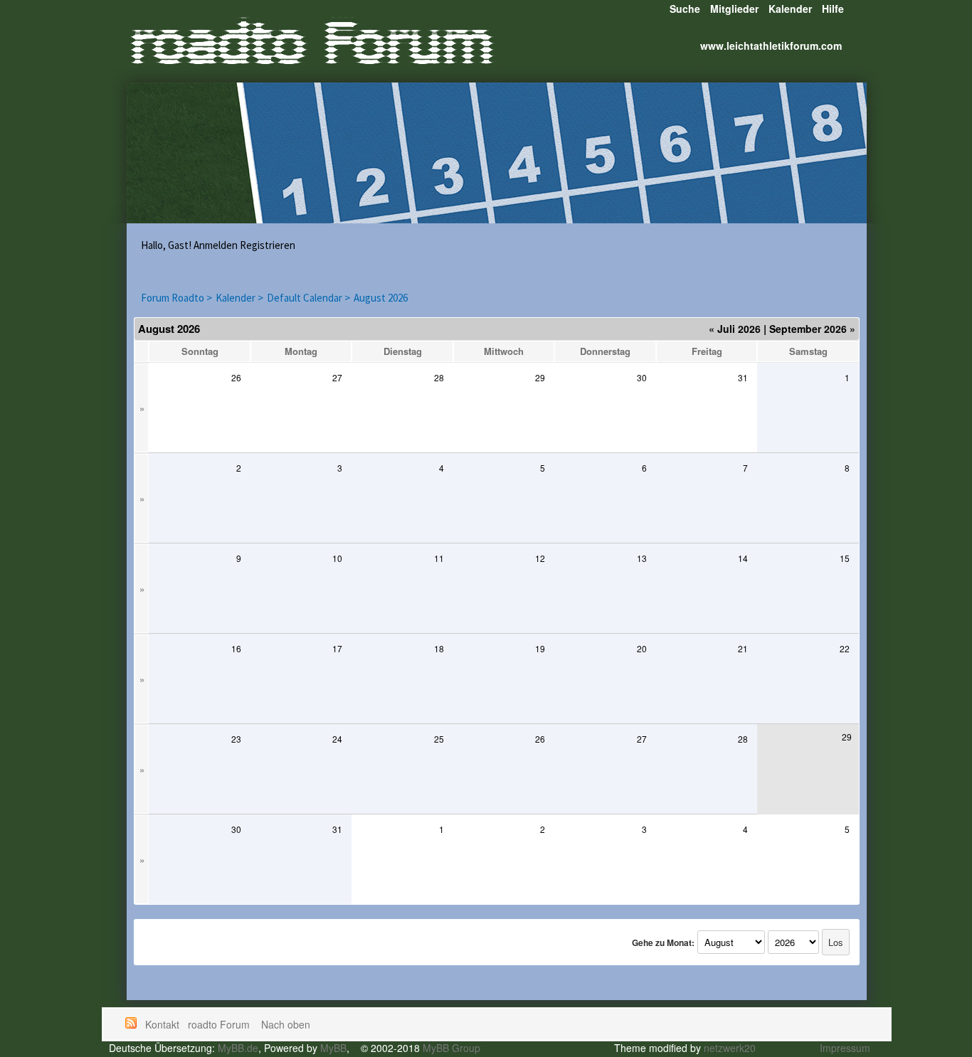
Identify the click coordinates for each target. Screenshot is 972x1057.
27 (337, 377)
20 (642, 648)
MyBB (333, 1048)
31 (743, 377)
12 (540, 558)
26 (236, 377)
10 (337, 558)
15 (845, 558)
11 (439, 558)
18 (439, 648)
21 (743, 648)
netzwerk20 (730, 1048)
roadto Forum (220, 1024)
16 (236, 648)
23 (236, 739)
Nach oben (285, 1024)
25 (439, 739)
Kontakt (162, 1024)
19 (540, 648)
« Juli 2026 (735, 329)
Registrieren (267, 245)
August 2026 (381, 297)
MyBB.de (238, 1048)
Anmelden (216, 245)
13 (642, 558)
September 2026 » (812, 329)
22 (845, 648)
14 (743, 558)
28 (439, 377)
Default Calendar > (308, 297)
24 (337, 739)
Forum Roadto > (176, 297)
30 (642, 377)
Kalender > (239, 297)
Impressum (845, 1048)
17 (337, 648)
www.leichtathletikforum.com (771, 45)
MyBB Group (451, 1048)
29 (540, 377)
